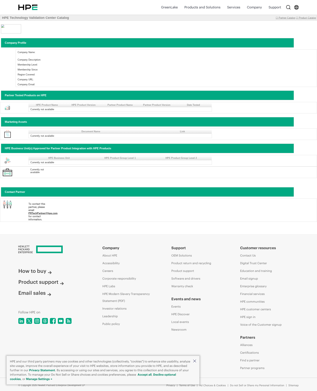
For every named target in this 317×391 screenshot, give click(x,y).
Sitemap (293, 385)
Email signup (249, 278)
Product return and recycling (191, 263)
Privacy (170, 385)
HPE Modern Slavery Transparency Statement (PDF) (126, 297)
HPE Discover (180, 314)
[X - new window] (29, 321)
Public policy (111, 324)
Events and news (186, 299)
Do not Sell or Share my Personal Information (257, 385)
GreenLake (169, 7)
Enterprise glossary (253, 286)
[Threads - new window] (45, 321)
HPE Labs (108, 286)
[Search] (288, 7)
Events (176, 306)
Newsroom (179, 329)
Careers (107, 271)
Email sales (32, 293)
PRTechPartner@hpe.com (43, 213)
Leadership (110, 316)
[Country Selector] (296, 7)
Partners (247, 337)
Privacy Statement (42, 370)
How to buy (32, 271)
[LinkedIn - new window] (21, 321)
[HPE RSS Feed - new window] (69, 321)
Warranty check (182, 286)
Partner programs (252, 368)
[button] (194, 361)
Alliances (246, 345)
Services (233, 7)
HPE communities (252, 301)
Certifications (249, 352)
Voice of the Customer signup (261, 324)
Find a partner (250, 360)
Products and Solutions (202, 7)
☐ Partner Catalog (285, 17)
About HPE (109, 255)
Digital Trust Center (253, 263)
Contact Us (248, 255)
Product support (38, 282)
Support (275, 7)
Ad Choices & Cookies (212, 385)
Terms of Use (187, 385)
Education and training (256, 271)
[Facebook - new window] (53, 321)
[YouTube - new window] (61, 321)
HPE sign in (248, 317)
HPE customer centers (255, 309)
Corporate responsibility (119, 278)
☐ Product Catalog (306, 17)
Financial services (252, 294)
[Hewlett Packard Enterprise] (27, 7)
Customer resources (258, 248)
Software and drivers (185, 278)
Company (254, 7)
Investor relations (114, 308)
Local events (180, 322)
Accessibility (111, 263)
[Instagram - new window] (37, 321)
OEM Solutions (181, 255)
